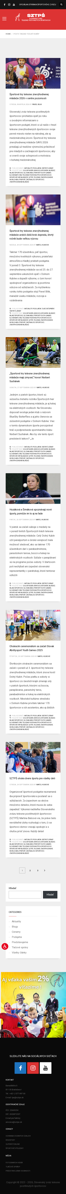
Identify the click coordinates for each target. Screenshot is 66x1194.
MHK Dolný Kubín (41, 170)
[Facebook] (4, 4)
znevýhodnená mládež (19, 182)
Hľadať (12, 888)
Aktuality (28, 168)
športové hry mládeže (19, 177)
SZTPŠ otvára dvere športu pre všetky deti (32, 778)
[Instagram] (9, 4)
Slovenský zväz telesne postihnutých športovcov (30, 175)
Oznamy (16, 931)
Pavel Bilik (37, 104)
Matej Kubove (42, 245)
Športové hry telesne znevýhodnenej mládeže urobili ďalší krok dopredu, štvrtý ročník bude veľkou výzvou (32, 234)
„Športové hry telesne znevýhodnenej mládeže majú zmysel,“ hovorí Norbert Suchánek (30, 377)
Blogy (15, 926)
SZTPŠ (31, 177)
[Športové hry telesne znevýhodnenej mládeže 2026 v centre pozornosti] (33, 73)
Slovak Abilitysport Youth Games (37, 173)
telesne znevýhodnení (43, 177)
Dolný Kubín (28, 170)
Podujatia (37, 168)
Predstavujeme (20, 942)
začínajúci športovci (35, 179)
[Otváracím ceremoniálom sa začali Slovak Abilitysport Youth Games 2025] (33, 625)
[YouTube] (14, 4)
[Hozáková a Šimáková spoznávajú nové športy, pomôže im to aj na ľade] (33, 488)
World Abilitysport (17, 179)
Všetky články (47, 168)
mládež (52, 170)
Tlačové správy (48, 309)
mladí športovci (16, 173)
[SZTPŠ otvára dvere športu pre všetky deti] (33, 757)
